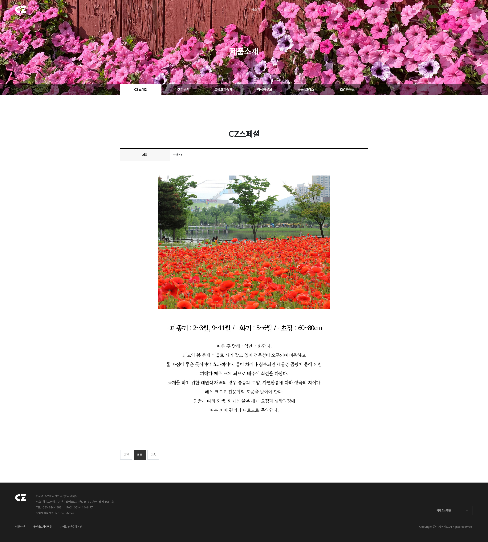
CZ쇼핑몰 (456, 9)
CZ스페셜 (141, 89)
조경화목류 (347, 89)
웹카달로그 (388, 9)
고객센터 (422, 9)
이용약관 (20, 526)
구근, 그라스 (306, 89)
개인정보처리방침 (42, 526)
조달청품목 (355, 9)
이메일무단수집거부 (71, 526)
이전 (126, 455)
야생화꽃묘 (264, 89)
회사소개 (254, 9)
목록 (139, 455)
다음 (153, 455)
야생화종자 (182, 89)
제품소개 (288, 9)
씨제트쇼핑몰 (443, 510)
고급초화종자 (223, 89)
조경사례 (321, 9)
